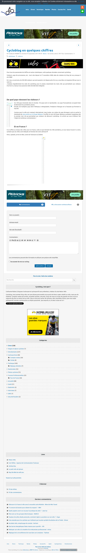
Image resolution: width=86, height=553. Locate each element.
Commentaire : (13, 237)
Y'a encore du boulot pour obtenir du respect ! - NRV (25, 508)
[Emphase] (13, 240)
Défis (9, 394)
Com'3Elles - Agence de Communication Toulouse (24, 463)
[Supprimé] (17, 240)
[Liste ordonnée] (30, 240)
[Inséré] (15, 240)
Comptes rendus (15, 358)
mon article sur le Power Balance (33, 114)
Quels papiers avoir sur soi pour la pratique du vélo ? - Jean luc (28, 511)
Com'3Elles (56, 550)
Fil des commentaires (15, 492)
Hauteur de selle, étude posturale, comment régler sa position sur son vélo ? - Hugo (34, 517)
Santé (10, 384)
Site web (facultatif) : (15, 230)
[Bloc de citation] (35, 240)
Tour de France (14, 378)
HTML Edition (34, 550)
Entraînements (12, 352)
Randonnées (12, 369)
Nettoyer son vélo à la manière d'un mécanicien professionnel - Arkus (30, 529)
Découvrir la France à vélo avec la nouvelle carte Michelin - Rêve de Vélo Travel (33, 504)
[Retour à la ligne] (25, 240)
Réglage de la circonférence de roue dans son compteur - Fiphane (29, 533)
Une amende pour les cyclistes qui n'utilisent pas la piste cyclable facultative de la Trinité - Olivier (38, 520)
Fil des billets (13, 489)
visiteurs (20, 56)
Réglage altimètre (15, 366)
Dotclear (46, 548)
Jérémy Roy (12, 466)
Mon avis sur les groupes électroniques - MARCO (24, 514)
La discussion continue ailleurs (65, 204)
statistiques (12, 56)
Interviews (11, 390)
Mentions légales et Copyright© (68, 550)
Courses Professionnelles (16, 375)
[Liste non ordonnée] (28, 240)
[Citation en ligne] (20, 240)
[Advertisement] (45, 92)
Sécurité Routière (13, 397)
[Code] (22, 240)
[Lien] (38, 240)
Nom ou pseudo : (14, 215)
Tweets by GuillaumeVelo (13, 478)
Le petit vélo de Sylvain (16, 469)
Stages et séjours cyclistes (16, 349)
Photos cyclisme (13, 372)
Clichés (12, 360)
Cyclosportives (12, 355)
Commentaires (32, 204)
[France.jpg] (44, 160)
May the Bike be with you (16, 472)
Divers (45, 53)
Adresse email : (14, 222)
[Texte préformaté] (32, 240)
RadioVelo (11, 387)
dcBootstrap (26, 550)
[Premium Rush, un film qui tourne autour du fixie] (79, 45)
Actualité (11, 381)
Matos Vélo (12, 460)
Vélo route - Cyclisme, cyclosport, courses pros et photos (10, 13)
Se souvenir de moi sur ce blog (19, 262)
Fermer (45, 3)
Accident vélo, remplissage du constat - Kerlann (23, 523)
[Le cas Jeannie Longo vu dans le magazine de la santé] (9, 45)
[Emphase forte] (10, 240)
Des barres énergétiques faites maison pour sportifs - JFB (26, 526)
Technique (11, 363)
